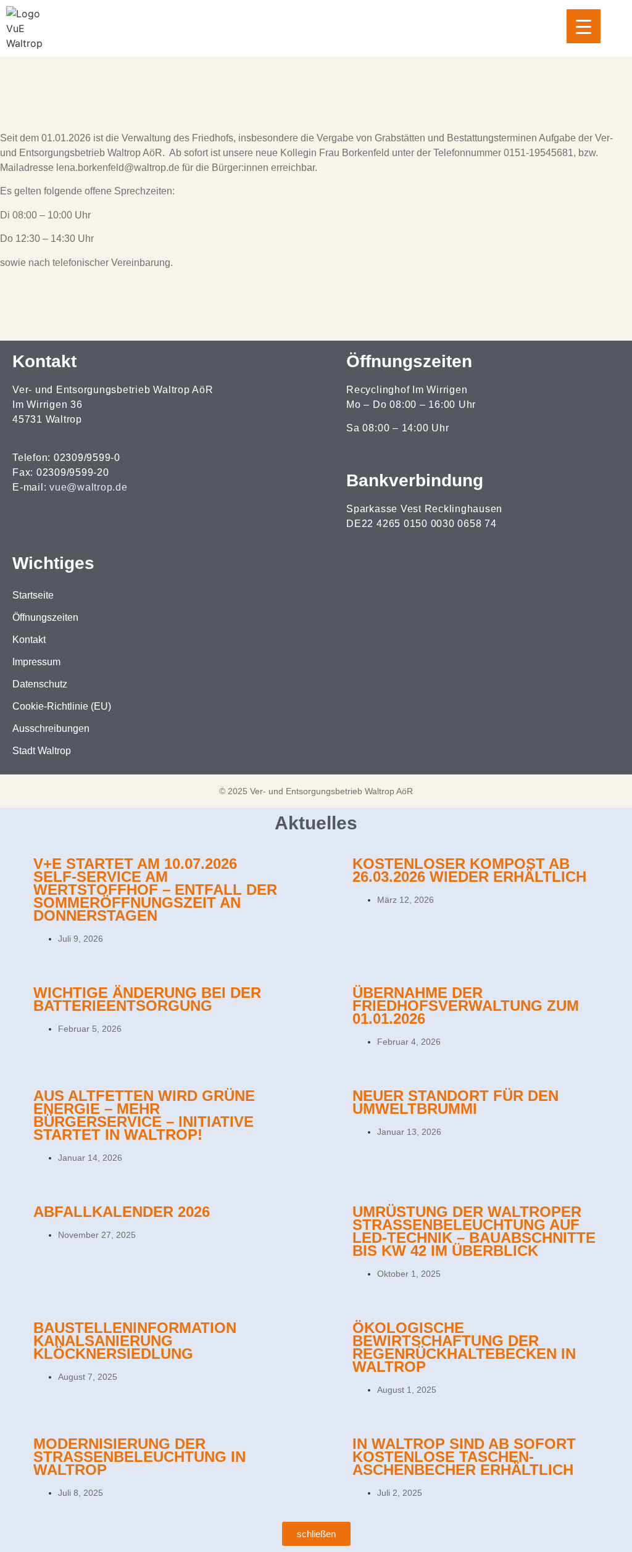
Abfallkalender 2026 (121, 1211)
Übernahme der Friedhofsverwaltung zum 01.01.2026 (465, 1005)
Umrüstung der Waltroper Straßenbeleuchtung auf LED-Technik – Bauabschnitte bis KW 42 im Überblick (474, 1231)
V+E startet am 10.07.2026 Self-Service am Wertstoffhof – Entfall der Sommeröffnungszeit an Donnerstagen (155, 889)
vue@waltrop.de (88, 487)
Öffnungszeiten (45, 617)
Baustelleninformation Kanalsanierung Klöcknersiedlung (134, 1340)
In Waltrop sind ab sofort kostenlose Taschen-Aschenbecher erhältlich (464, 1456)
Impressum (36, 662)
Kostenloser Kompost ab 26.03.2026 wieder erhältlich (469, 870)
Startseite (33, 595)
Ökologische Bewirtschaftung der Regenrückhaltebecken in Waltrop (464, 1347)
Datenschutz (39, 684)
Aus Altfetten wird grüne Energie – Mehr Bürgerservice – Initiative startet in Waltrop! (144, 1115)
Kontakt (29, 639)
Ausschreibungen (50, 728)
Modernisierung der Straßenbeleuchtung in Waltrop (139, 1456)
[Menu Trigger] (584, 26)
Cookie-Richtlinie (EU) (61, 706)
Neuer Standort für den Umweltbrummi (455, 1102)
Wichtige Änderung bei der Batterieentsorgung (147, 999)
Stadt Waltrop (41, 750)
